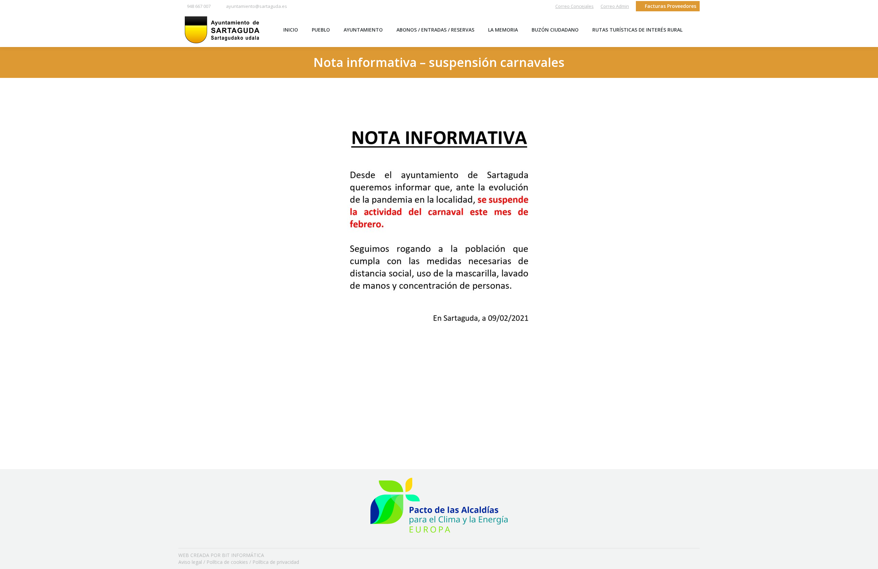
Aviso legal (190, 562)
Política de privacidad (275, 562)
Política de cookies (227, 562)
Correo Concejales (574, 6)
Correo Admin (615, 6)
